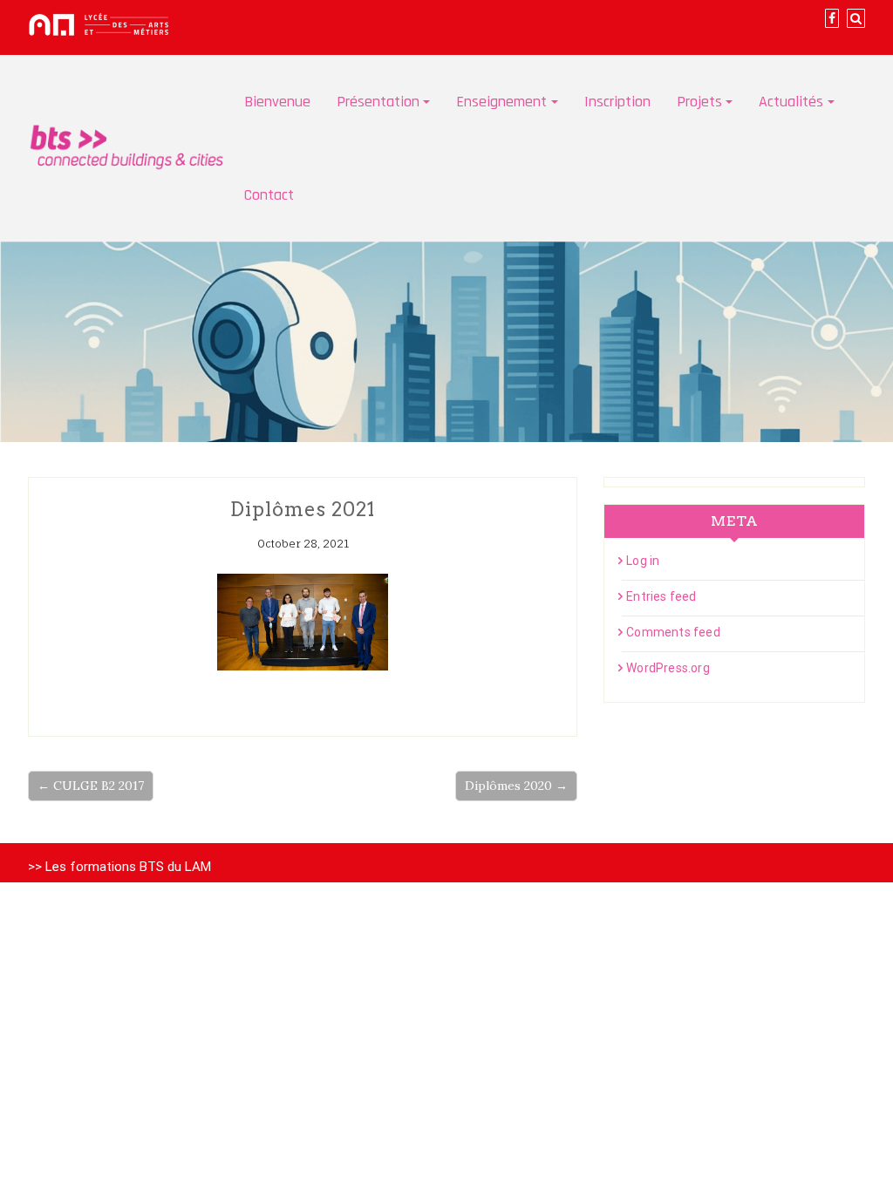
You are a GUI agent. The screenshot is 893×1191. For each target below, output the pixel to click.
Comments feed (673, 632)
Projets (699, 102)
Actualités (791, 102)
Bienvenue (277, 102)
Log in (642, 561)
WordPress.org (668, 668)
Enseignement (501, 102)
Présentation (378, 102)
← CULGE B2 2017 (90, 785)
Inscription (617, 102)
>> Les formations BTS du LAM (119, 867)
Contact (269, 195)
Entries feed (661, 596)
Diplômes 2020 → (516, 785)
